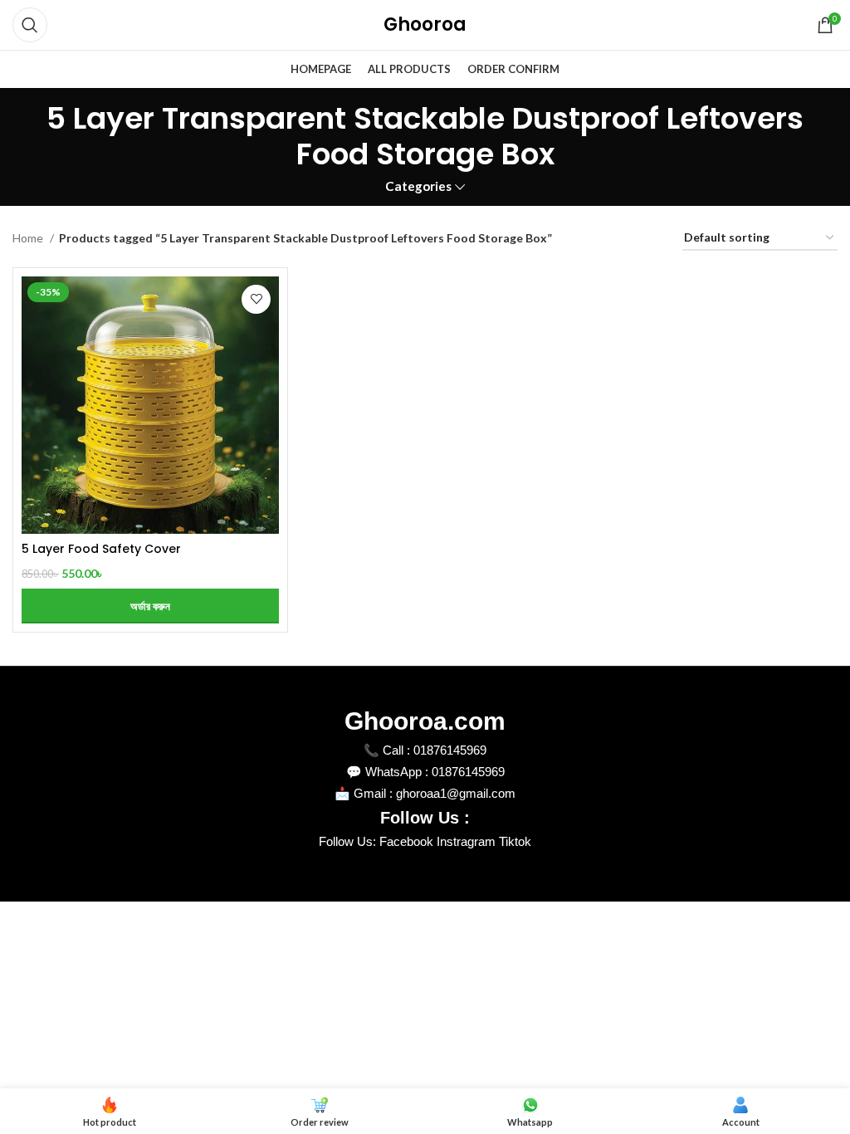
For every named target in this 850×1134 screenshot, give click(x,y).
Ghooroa (425, 24)
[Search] (30, 25)
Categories (418, 186)
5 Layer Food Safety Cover (101, 548)
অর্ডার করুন (150, 606)
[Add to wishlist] (256, 299)
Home (29, 238)
